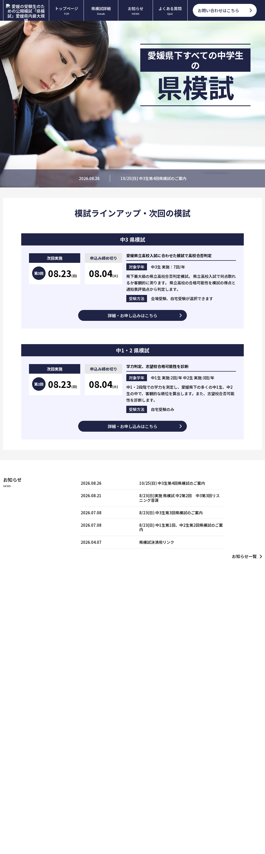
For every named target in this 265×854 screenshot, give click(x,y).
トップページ (66, 10)
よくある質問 (170, 10)
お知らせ (135, 10)
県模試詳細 (101, 10)
